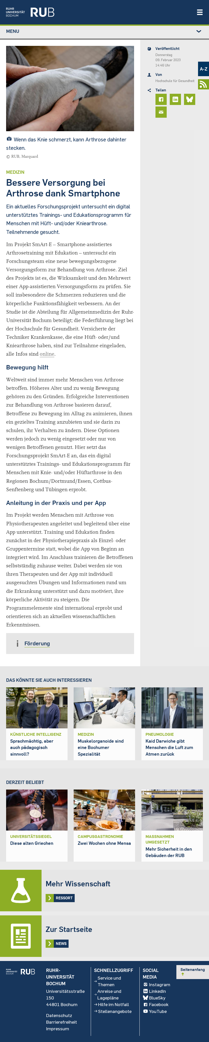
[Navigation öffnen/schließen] (199, 12)
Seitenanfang (192, 972)
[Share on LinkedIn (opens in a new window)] (176, 99)
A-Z (203, 69)
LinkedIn (157, 991)
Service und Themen (109, 981)
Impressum (57, 1028)
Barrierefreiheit (61, 1022)
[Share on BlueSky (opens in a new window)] (190, 99)
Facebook (158, 1004)
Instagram (159, 984)
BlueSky (157, 997)
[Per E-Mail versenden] (161, 112)
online (47, 354)
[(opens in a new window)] (98, 12)
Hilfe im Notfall (113, 1004)
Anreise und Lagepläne (109, 994)
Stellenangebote (115, 1011)
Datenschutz (59, 1015)
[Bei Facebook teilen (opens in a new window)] (161, 99)
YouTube (158, 1011)
